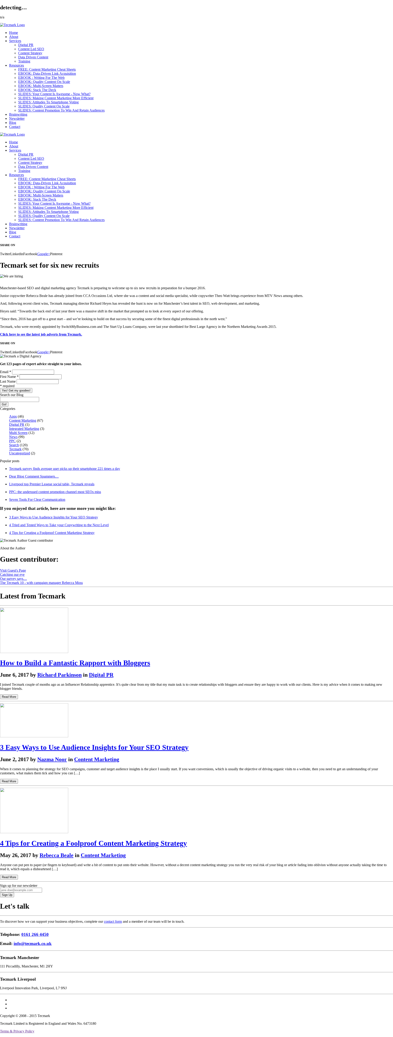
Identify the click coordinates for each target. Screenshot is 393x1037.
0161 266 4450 (35, 934)
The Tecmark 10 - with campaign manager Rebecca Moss (41, 583)
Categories (7, 409)
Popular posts (9, 461)
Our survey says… (13, 579)
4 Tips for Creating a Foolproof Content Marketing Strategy (52, 533)
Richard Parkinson (59, 675)
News (13, 437)
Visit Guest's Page (13, 570)
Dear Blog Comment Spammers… (34, 476)
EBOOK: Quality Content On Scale (44, 82)
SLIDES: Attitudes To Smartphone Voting (48, 102)
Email (5, 372)
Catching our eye (12, 574)
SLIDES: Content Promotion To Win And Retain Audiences (61, 110)
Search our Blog (11, 395)
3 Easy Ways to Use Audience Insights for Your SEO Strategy (53, 517)
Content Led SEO (31, 49)
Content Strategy (30, 53)
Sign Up (7, 895)
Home (13, 33)
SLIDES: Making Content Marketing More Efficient (55, 98)
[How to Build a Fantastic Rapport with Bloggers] (34, 652)
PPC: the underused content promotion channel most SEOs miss (55, 492)
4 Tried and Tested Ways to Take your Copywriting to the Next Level (59, 525)
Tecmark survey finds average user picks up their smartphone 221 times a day (64, 469)
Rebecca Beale (56, 855)
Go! (4, 404)
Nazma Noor (52, 759)
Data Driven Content (33, 57)
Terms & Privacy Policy (17, 1031)
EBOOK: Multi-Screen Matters (40, 86)
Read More (9, 696)
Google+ (43, 254)
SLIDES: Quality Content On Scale (44, 106)
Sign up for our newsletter (18, 885)
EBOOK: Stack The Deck (37, 90)
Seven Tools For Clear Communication (37, 499)
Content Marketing (22, 420)
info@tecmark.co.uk (33, 943)
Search (14, 445)
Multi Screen (18, 433)
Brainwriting (18, 114)
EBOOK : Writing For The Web (41, 78)
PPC (12, 441)
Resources (16, 65)
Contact (14, 127)
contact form (113, 921)
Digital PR (25, 45)
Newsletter (17, 118)
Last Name (8, 381)
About (13, 37)
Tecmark (15, 449)
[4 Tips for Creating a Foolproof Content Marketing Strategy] (34, 832)
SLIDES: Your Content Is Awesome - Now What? (54, 94)
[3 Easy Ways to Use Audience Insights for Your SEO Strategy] (34, 736)
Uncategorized (19, 453)
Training (24, 61)
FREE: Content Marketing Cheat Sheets (47, 69)
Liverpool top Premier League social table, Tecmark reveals (51, 484)
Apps (13, 416)
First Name (9, 377)
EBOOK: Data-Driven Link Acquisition (47, 73)
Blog (12, 123)
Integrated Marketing (24, 429)
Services (15, 41)
